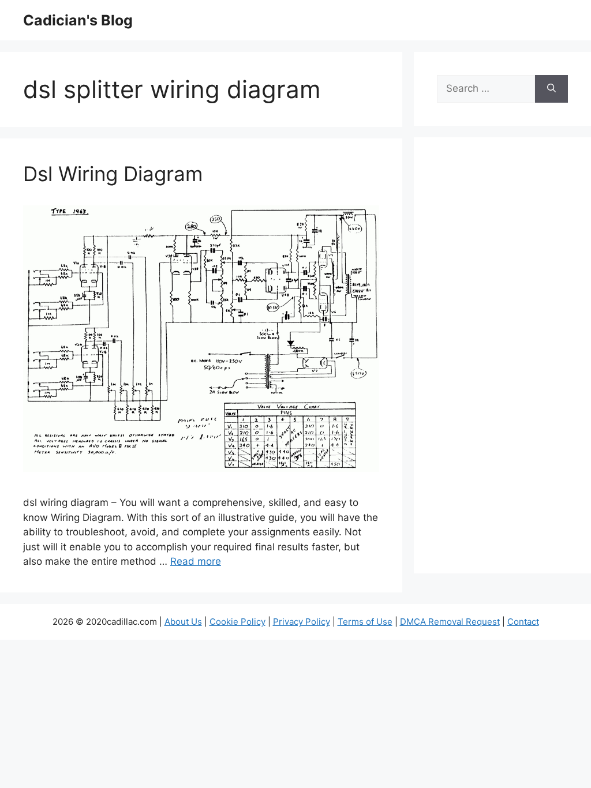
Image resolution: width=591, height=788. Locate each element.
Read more (195, 561)
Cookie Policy (237, 621)
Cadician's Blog (78, 20)
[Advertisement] (502, 363)
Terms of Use (365, 621)
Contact (523, 621)
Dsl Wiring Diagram (113, 174)
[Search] (551, 89)
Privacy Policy (301, 621)
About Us (183, 621)
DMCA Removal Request (450, 621)
